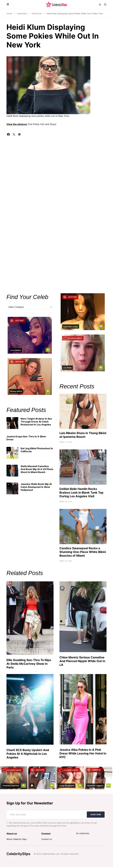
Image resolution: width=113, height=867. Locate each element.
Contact (45, 833)
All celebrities (82, 833)
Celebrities (22, 13)
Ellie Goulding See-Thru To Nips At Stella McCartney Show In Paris (28, 663)
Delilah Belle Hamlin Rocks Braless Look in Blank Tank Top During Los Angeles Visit (81, 492)
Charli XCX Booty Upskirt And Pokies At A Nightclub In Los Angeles (27, 753)
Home (9, 13)
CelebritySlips (18, 854)
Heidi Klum (37, 13)
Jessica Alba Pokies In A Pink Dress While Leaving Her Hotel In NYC (82, 753)
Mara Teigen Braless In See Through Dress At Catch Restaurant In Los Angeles (36, 421)
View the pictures (16, 124)
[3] (12, 452)
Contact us (46, 839)
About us (11, 833)
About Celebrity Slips (16, 839)
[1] (12, 423)
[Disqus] (56, 172)
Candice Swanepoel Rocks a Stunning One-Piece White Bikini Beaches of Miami (82, 551)
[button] (7, 4)
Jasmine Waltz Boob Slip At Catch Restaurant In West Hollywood (36, 487)
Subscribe (95, 814)
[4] (12, 470)
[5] (12, 488)
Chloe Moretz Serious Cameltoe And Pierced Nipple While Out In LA (82, 661)
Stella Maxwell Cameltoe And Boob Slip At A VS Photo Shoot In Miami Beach (37, 469)
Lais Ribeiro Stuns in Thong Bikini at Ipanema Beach (82, 435)
